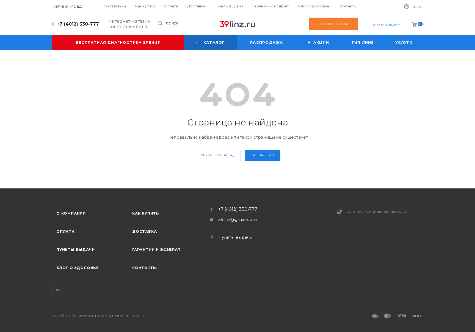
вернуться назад (218, 155)
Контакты (144, 267)
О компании (71, 213)
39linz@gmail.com (237, 219)
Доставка (144, 231)
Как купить (145, 213)
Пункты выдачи (75, 249)
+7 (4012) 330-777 (78, 24)
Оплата (65, 231)
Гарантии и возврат (156, 249)
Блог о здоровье (77, 267)
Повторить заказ (333, 24)
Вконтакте (58, 290)
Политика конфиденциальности (376, 211)
